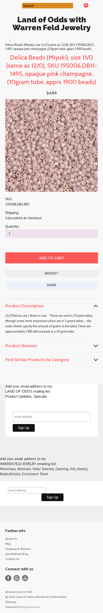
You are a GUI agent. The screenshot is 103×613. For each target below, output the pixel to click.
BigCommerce (30, 607)
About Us (11, 538)
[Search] (19, 5)
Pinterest (17, 578)
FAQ (8, 544)
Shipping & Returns (17, 549)
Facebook (8, 578)
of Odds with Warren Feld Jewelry (51, 23)
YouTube (25, 578)
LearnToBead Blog (16, 554)
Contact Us (12, 559)
